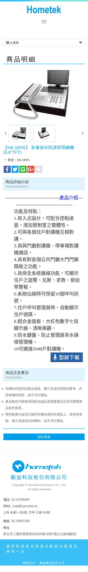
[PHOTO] (44, 94)
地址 (6, 527)
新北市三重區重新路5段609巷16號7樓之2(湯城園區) (40, 534)
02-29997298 (20, 521)
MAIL (7, 506)
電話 (6, 499)
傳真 (6, 521)
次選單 (14, 42)
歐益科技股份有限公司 (44, 9)
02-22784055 (20, 499)
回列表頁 (44, 437)
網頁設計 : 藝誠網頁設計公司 (44, 562)
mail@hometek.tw (25, 506)
